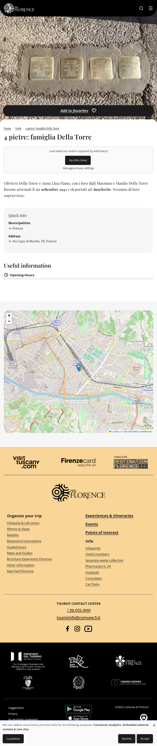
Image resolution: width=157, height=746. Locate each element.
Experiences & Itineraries (109, 515)
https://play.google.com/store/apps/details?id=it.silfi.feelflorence (78, 709)
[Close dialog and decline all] (154, 723)
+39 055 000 (79, 609)
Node (18, 128)
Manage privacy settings (78, 168)
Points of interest (102, 532)
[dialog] (78, 733)
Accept (145, 738)
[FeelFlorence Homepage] (19, 8)
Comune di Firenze (136, 707)
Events (91, 524)
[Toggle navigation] (150, 8)
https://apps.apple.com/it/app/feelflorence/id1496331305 (78, 718)
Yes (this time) (78, 160)
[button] (78, 368)
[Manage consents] (144, 717)
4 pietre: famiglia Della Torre (42, 128)
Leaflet (115, 431)
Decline (127, 738)
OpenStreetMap (131, 431)
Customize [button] (13, 738)
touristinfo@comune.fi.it (78, 617)
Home (7, 128)
